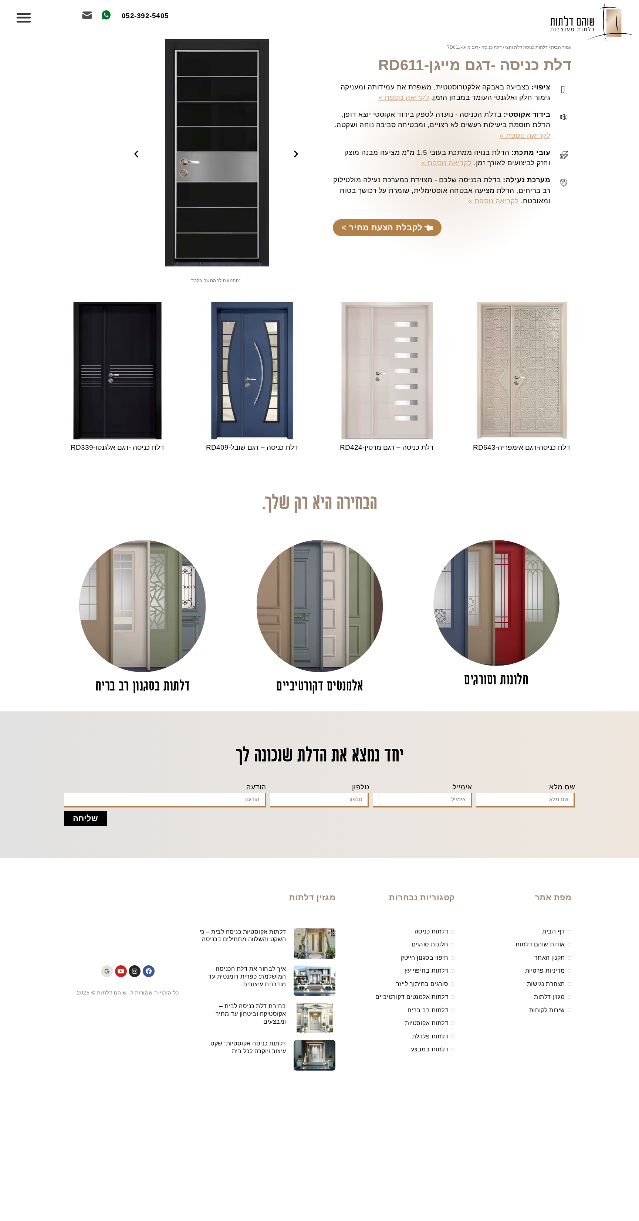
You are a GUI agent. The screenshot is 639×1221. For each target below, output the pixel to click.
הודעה (256, 787)
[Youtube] (121, 971)
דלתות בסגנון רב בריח (142, 687)
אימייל (462, 787)
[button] (23, 17)
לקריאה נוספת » (403, 97)
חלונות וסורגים (496, 680)
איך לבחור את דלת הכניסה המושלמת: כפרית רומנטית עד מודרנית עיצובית (247, 976)
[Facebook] (149, 971)
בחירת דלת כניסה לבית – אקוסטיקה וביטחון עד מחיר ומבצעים (251, 1014)
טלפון (360, 787)
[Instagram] (135, 971)
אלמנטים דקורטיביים (319, 687)
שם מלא (562, 787)
